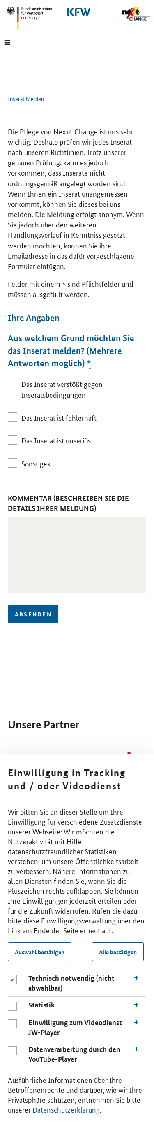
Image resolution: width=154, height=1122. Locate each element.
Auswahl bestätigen (39, 952)
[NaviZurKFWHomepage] (77, 12)
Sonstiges (35, 463)
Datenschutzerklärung (66, 1109)
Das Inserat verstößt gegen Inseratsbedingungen (62, 389)
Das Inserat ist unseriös (56, 440)
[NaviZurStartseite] (136, 14)
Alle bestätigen (118, 952)
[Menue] (7, 42)
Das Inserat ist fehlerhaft (59, 417)
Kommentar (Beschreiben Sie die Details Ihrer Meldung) (68, 503)
